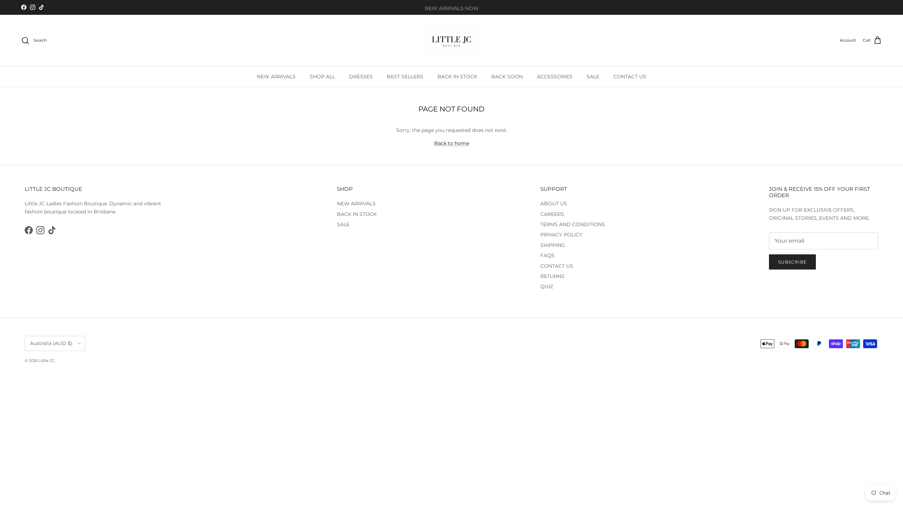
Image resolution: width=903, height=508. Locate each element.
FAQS (547, 255)
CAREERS (552, 214)
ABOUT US (553, 203)
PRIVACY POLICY (561, 234)
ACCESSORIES (554, 76)
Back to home (451, 143)
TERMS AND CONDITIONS (572, 224)
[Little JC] (451, 40)
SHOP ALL (322, 76)
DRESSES (361, 76)
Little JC (47, 360)
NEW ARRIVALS (276, 76)
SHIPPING (552, 245)
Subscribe (792, 262)
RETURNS (552, 276)
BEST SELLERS (405, 76)
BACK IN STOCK (457, 76)
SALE (593, 76)
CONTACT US (629, 76)
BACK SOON (507, 76)
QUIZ (546, 286)
